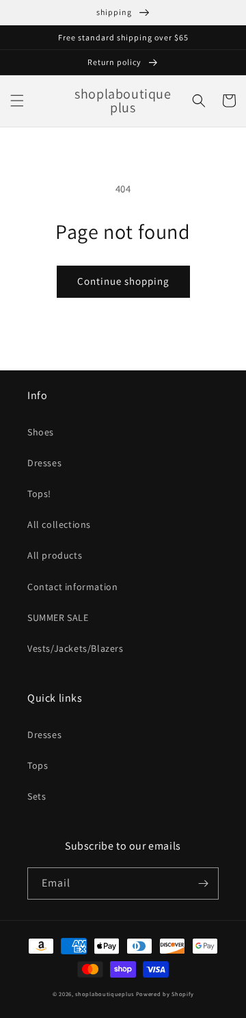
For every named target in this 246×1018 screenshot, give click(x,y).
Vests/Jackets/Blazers (75, 648)
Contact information (72, 587)
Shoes (40, 432)
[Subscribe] (203, 883)
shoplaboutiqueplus (104, 993)
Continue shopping (123, 281)
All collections (59, 524)
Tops (37, 765)
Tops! (39, 493)
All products (54, 555)
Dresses (44, 463)
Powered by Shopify (165, 993)
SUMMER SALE (58, 617)
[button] (17, 101)
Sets (36, 796)
